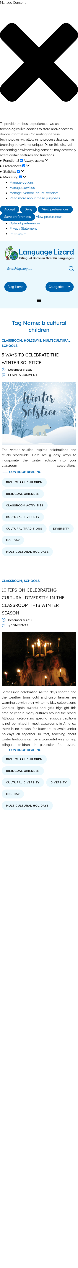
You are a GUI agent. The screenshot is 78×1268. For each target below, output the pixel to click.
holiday (13, 540)
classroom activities (24, 505)
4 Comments (18, 625)
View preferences (55, 209)
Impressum (18, 234)
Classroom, (13, 340)
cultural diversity (23, 517)
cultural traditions (24, 528)
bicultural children (24, 482)
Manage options (22, 182)
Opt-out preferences (25, 223)
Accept (9, 209)
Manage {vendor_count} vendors (34, 193)
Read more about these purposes (35, 198)
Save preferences (17, 217)
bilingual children (23, 494)
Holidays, (33, 340)
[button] (39, 63)
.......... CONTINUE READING (21, 472)
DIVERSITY (61, 528)
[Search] (71, 269)
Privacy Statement (23, 228)
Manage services (22, 187)
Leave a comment (22, 375)
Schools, (10, 346)
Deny (28, 209)
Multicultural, (57, 340)
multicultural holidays (27, 551)
